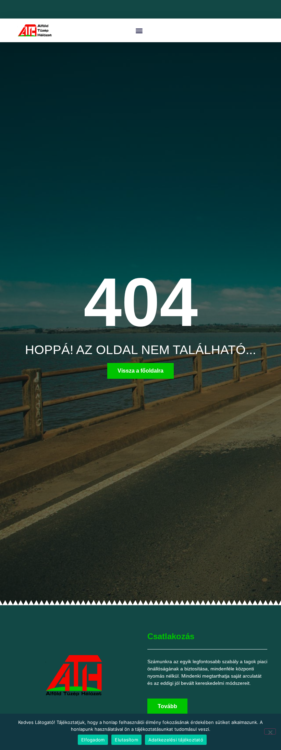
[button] (139, 30)
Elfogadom (93, 739)
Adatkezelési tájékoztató (175, 739)
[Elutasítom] (270, 731)
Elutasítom (126, 739)
